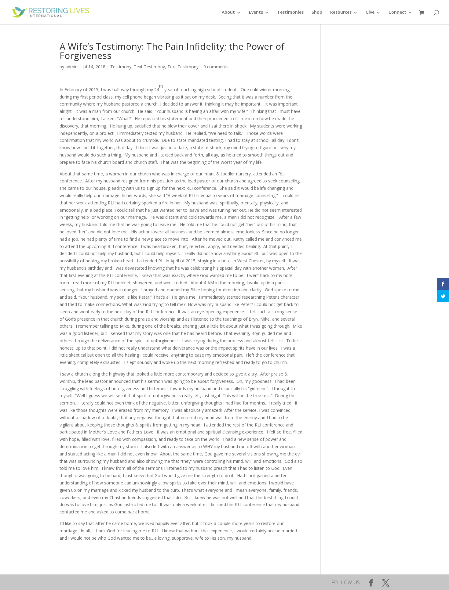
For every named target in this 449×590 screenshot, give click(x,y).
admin (71, 67)
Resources (341, 12)
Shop (317, 12)
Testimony (120, 67)
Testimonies (290, 12)
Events (256, 12)
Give (370, 12)
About (228, 12)
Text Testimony (149, 67)
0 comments (215, 67)
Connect (397, 12)
